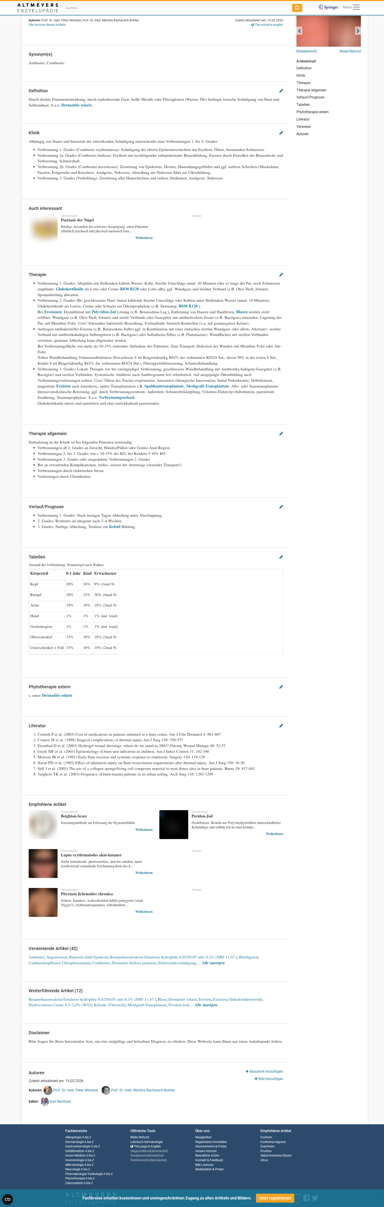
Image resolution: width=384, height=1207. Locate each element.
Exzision (63, 386)
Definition (304, 68)
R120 (134, 289)
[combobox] (176, 8)
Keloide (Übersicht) (110, 1004)
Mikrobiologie (74, 1165)
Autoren (302, 134)
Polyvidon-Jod (104, 312)
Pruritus (266, 1151)
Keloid (114, 526)
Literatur (303, 119)
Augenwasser (56, 957)
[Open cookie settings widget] (7, 1199)
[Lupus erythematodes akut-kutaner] (43, 863)
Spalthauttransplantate (164, 386)
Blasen (242, 312)
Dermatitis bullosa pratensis (134, 962)
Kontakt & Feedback (209, 1160)
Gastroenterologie (77, 1146)
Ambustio (36, 957)
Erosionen (53, 312)
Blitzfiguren (248, 957)
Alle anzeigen (213, 963)
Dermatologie (74, 1142)
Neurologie (72, 1169)
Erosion (205, 999)
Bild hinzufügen (270, 1079)
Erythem (266, 1137)
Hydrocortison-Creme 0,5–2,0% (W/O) (60, 1004)
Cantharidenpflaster (44, 962)
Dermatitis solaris (76, 105)
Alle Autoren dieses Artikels (47, 24)
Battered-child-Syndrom (88, 957)
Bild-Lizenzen (204, 1165)
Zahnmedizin (74, 1183)
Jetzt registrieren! (275, 1198)
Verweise (303, 127)
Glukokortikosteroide (245, 999)
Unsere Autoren (206, 1151)
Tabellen (303, 104)
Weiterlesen (144, 237)
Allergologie (73, 1137)
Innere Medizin (75, 1155)
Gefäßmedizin (74, 1151)
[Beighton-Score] (43, 824)
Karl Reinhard (60, 1101)
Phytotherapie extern (312, 112)
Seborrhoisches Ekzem (276, 1155)
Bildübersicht (306, 51)
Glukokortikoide (70, 289)
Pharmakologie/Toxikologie (84, 1174)
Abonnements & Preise (210, 1146)
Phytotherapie (75, 1178)
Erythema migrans (273, 1142)
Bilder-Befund (350, 51)
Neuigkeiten (203, 1137)
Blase (162, 999)
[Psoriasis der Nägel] (43, 228)
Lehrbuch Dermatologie (146, 1142)
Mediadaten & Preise (209, 1169)
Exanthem (267, 1146)
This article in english (268, 24)
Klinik (300, 75)
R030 (124, 289)
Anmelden (220, 1142)
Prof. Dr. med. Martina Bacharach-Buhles (142, 1090)
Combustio (101, 962)
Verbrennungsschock (117, 397)
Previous (299, 31)
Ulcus (264, 1160)
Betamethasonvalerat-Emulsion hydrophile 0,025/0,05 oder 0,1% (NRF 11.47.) (173, 957)
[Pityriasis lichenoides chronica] (43, 902)
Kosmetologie (74, 1160)
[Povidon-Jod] (173, 824)
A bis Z (86, 1137)
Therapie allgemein (311, 90)
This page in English (147, 1146)
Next (358, 31)
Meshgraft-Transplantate (207, 386)
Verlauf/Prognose (310, 97)
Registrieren (203, 1142)
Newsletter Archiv (207, 1155)
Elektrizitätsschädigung (177, 962)
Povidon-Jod (178, 1004)
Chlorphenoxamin (76, 962)
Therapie (303, 83)
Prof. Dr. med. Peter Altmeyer (75, 1090)
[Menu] (356, 7)
